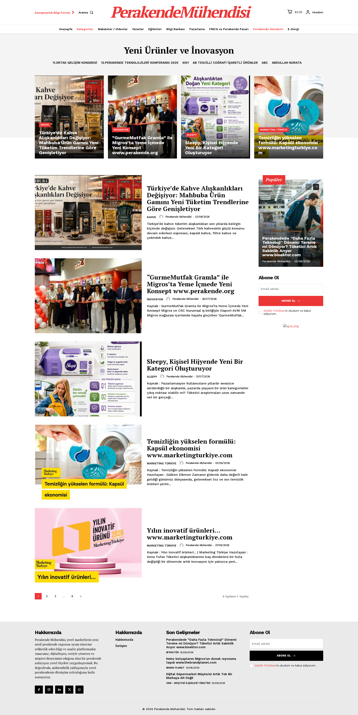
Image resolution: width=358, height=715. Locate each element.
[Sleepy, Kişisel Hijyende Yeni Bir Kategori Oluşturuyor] (215, 117)
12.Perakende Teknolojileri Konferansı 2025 (139, 63)
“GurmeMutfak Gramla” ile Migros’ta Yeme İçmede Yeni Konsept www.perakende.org (190, 284)
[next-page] (80, 596)
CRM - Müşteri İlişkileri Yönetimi (188, 683)
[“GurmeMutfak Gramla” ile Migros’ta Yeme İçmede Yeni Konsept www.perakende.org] (142, 117)
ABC (265, 63)
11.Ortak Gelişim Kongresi (75, 63)
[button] (87, 12)
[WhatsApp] (79, 690)
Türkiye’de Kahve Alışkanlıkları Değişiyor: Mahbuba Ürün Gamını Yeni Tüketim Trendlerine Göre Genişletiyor (198, 198)
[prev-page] (309, 187)
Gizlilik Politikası (274, 310)
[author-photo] (161, 217)
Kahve (45, 124)
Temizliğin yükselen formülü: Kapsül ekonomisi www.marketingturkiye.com (191, 448)
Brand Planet (175, 667)
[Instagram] (49, 690)
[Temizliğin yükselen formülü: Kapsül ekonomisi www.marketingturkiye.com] (288, 117)
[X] (69, 690)
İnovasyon (121, 129)
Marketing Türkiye (273, 129)
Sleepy (192, 134)
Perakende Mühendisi (178, 216)
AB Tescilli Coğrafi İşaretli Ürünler (225, 63)
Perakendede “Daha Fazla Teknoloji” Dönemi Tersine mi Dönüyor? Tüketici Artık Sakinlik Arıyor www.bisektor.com (289, 246)
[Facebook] (39, 690)
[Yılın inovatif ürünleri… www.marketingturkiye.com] (88, 545)
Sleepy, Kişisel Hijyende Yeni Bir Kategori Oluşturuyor (195, 364)
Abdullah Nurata (287, 63)
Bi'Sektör (172, 652)
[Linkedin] (59, 690)
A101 (185, 63)
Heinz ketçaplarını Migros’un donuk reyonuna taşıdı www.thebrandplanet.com (201, 660)
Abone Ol (288, 300)
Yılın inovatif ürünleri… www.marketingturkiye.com (189, 533)
